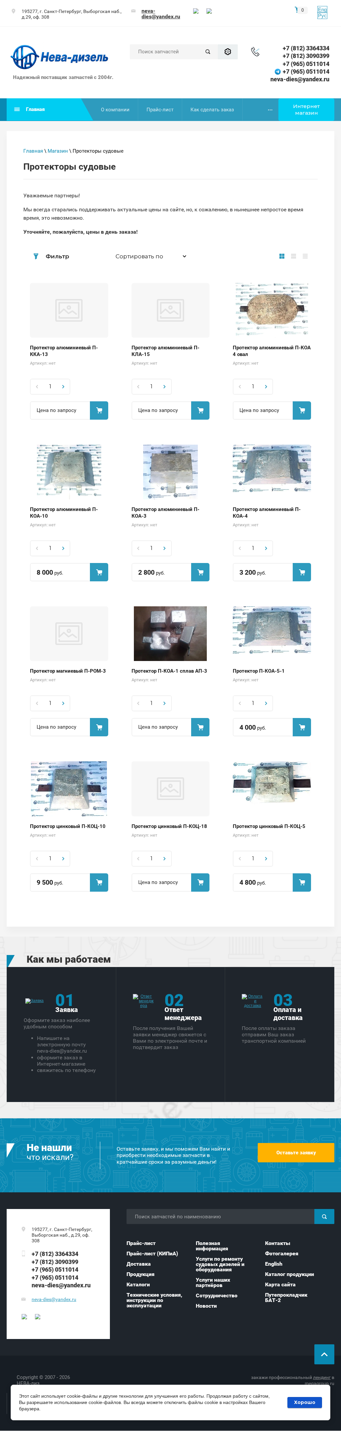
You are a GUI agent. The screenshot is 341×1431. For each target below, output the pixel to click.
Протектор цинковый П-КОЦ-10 (68, 826)
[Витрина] (282, 256)
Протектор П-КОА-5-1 (259, 671)
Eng (322, 9)
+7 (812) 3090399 (306, 55)
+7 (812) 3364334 (306, 48)
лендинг (322, 1377)
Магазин (58, 151)
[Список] (293, 256)
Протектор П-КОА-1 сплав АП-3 (169, 671)
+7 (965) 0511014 (306, 63)
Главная (33, 151)
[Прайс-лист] (305, 256)
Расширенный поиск (228, 51)
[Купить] (99, 410)
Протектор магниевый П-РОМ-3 (68, 671)
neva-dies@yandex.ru (161, 14)
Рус (322, 15)
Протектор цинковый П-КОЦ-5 (269, 826)
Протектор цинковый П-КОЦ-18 (169, 826)
